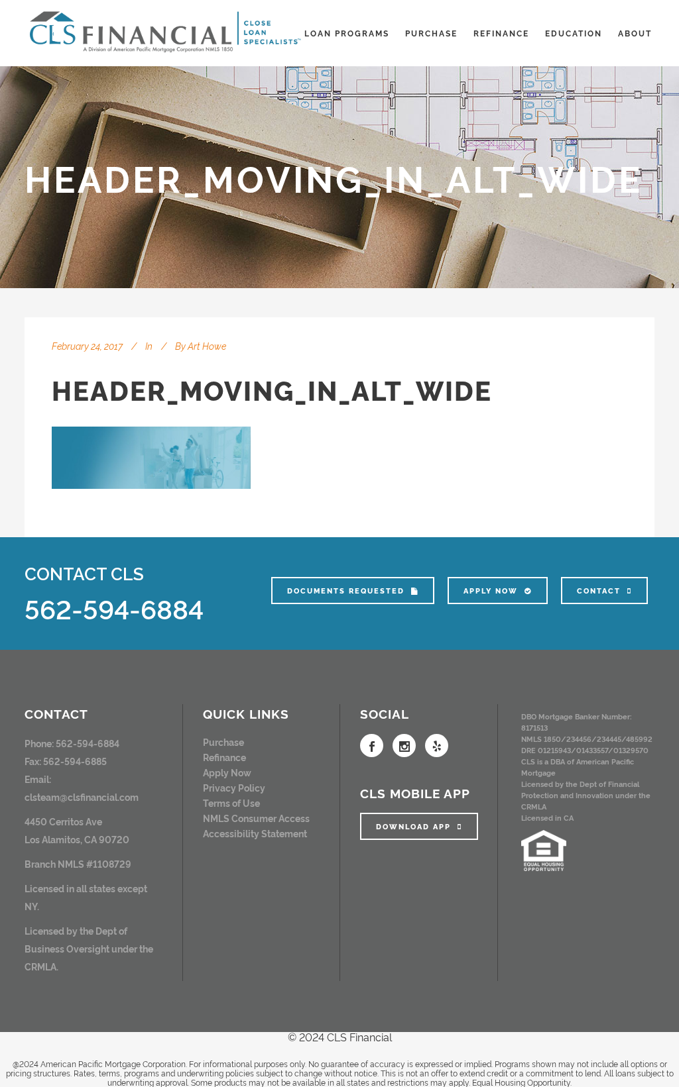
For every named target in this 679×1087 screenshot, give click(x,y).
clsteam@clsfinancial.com (82, 796)
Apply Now (490, 590)
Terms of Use (231, 802)
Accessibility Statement (255, 833)
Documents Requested (345, 590)
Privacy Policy (234, 787)
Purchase (223, 741)
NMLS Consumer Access (256, 817)
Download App (413, 826)
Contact (599, 590)
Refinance (224, 757)
